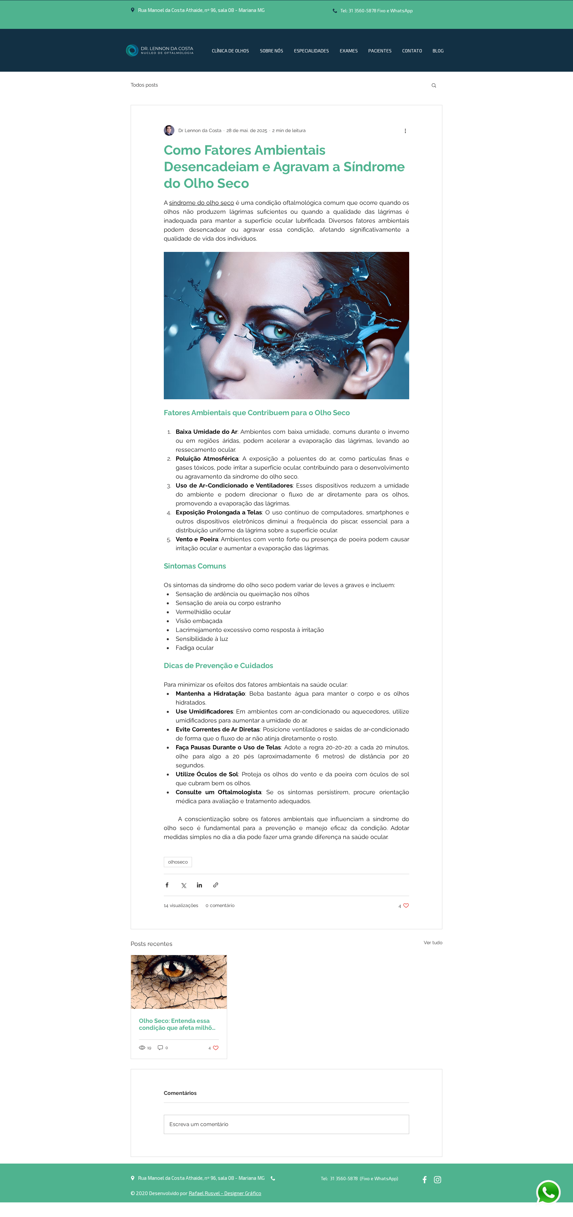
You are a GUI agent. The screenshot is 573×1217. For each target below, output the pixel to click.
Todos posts (144, 85)
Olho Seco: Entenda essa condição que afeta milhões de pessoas (179, 1024)
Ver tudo (433, 942)
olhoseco (178, 862)
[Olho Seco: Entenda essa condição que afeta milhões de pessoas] (179, 982)
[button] (434, 85)
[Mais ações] (405, 130)
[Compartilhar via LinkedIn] (199, 885)
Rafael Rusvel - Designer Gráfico (225, 1193)
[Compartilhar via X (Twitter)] (183, 885)
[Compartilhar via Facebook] (167, 885)
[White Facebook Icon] (424, 1179)
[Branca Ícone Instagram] (437, 1179)
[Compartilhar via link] (216, 885)
